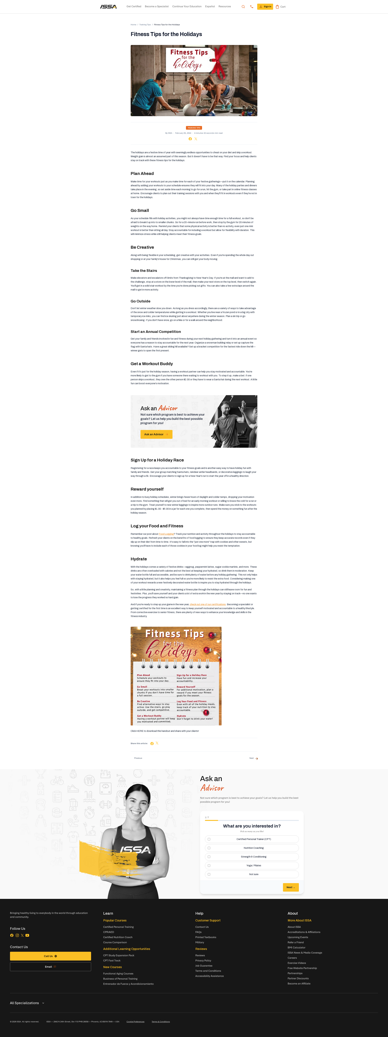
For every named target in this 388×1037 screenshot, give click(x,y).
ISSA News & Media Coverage (305, 952)
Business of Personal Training (120, 978)
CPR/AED (108, 932)
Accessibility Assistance (209, 976)
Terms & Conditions (161, 1021)
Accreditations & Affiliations (304, 932)
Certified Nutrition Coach (117, 937)
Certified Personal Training (118, 927)
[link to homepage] (108, 6)
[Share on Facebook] (190, 139)
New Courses (112, 967)
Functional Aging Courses (118, 973)
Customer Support (208, 920)
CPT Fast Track (111, 960)
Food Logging (166, 534)
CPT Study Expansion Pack (118, 955)
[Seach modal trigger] (243, 7)
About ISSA (294, 927)
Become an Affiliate (299, 983)
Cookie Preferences (135, 1021)
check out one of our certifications (208, 604)
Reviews (201, 949)
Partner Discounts (298, 978)
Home (133, 24)
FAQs (198, 932)
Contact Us (202, 927)
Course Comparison (115, 942)
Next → (291, 887)
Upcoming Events (298, 937)
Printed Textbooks (205, 937)
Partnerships (295, 973)
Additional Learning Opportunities (126, 949)
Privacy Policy (203, 960)
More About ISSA (299, 920)
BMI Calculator (296, 947)
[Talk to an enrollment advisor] (252, 6)
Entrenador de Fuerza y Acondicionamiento (128, 984)
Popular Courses (115, 920)
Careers (292, 957)
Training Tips (145, 24)
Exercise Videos (297, 963)
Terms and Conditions (208, 970)
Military (199, 942)
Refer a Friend (296, 942)
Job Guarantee (203, 965)
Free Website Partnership (302, 968)
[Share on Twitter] (195, 139)
